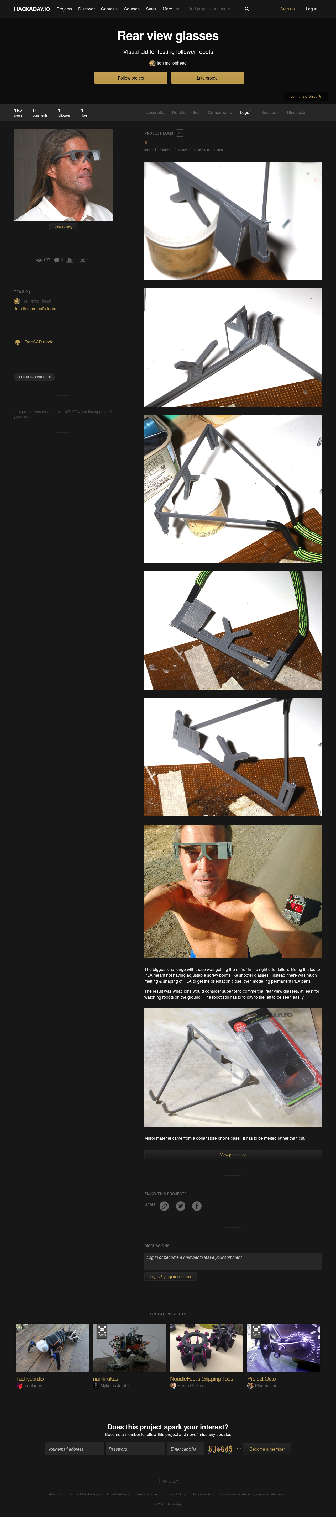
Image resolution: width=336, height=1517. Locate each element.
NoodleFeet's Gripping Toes (201, 1378)
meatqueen (34, 1385)
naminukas (105, 1378)
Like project (207, 78)
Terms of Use (146, 1494)
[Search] (247, 9)
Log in (311, 9)
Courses (132, 9)
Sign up (287, 9)
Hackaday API (203, 1494)
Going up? (169, 1481)
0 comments (213, 149)
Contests (109, 9)
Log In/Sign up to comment (170, 1276)
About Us (56, 1494)
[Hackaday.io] (32, 9)
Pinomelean (266, 1385)
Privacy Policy (174, 1494)
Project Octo (261, 1378)
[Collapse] (179, 133)
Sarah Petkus (190, 1385)
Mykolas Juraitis (115, 1385)
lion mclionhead (172, 63)
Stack (151, 9)
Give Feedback (118, 1494)
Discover (86, 9)
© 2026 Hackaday (168, 1504)
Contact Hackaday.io (85, 1494)
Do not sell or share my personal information (253, 1494)
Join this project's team (35, 308)
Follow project (131, 78)
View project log (233, 1154)
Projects (64, 9)
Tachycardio (30, 1378)
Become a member (122, 1434)
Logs (246, 112)
